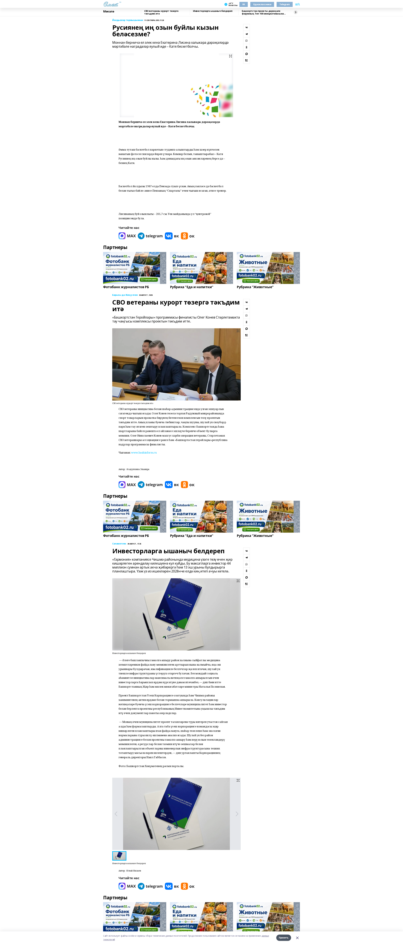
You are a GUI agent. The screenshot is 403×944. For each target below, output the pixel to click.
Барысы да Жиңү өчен (125, 295)
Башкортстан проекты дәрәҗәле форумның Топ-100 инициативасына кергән (263, 12)
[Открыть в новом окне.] (127, 235)
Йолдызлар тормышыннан (127, 20)
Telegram (284, 4)
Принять (284, 937)
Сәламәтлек (119, 543)
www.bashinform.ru (144, 452)
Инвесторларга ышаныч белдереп (213, 11)
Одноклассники (262, 4)
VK (243, 4)
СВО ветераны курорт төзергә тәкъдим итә (161, 12)
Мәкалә (108, 11)
